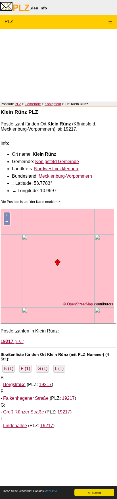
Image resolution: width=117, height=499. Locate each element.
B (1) (8, 368)
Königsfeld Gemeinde (57, 161)
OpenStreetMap (80, 304)
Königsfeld (53, 104)
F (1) (25, 368)
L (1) (59, 368)
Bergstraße (14, 384)
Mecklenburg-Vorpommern (65, 176)
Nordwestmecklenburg (57, 168)
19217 (45, 384)
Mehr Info (51, 491)
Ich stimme (94, 492)
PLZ (9, 21)
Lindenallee (15, 425)
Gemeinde (33, 104)
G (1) (42, 368)
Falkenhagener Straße (26, 398)
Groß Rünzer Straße (23, 411)
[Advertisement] (58, 65)
